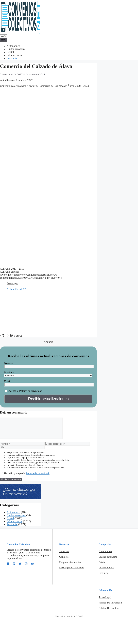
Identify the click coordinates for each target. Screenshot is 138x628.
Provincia (9, 372)
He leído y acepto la (27, 473)
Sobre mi (64, 551)
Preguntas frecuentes (70, 562)
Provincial (12, 58)
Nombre (8, 363)
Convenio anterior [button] (9, 271)
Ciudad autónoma (16, 49)
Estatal (10, 52)
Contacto (64, 556)
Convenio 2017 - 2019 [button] (12, 268)
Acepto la (13, 390)
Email (7, 381)
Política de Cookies (109, 608)
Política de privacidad (30, 390)
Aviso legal (105, 597)
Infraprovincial (14, 55)
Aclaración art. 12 (16, 289)
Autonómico (13, 46)
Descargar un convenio (71, 567)
